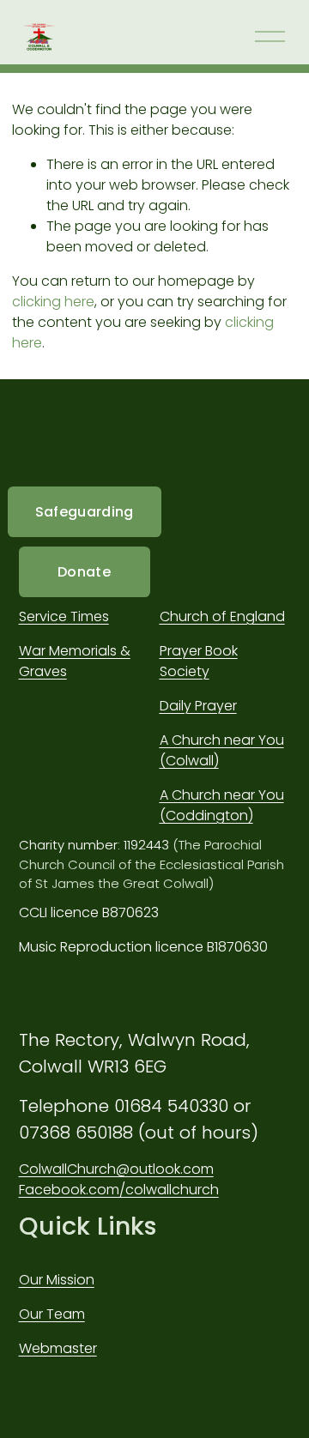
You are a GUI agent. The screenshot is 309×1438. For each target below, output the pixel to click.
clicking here (53, 301)
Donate (84, 572)
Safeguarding (84, 512)
